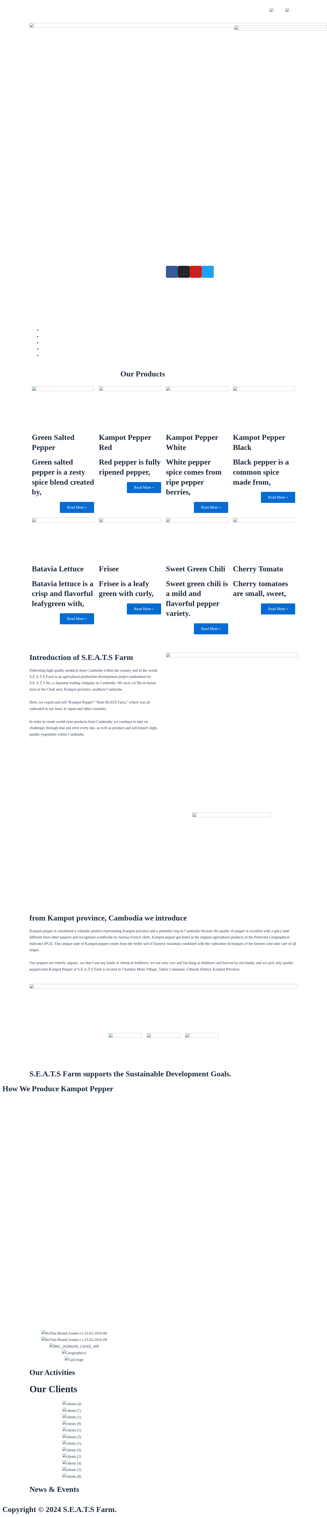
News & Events (54, 1489)
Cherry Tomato (258, 568)
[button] (31, 1440)
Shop (255, 10)
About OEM (64, 282)
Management (113, 271)
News (136, 271)
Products (40, 271)
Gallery (39, 282)
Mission (87, 271)
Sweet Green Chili (195, 568)
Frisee (109, 568)
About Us (64, 271)
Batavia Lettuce (58, 568)
